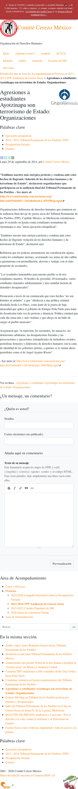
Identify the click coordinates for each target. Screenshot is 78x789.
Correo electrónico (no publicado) (23, 434)
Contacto (38, 775)
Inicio (6, 53)
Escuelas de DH (57, 60)
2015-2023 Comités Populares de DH (32, 608)
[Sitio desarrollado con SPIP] (7, 785)
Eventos (10, 149)
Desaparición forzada (17, 144)
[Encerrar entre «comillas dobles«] (32, 488)
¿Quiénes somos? (25, 53)
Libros (22, 60)
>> (74, 627)
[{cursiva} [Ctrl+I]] (15, 488)
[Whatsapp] (9, 157)
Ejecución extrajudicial (18, 136)
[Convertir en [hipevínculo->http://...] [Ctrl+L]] (20, 488)
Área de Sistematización (19, 617)
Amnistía (37, 60)
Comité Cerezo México (44, 27)
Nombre (9, 418)
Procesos (60, 73)
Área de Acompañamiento (36, 73)
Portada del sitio (9, 73)
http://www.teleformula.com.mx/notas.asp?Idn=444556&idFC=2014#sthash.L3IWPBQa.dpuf (31, 198)
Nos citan (8, 68)
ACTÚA (61, 53)
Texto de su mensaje (16, 463)
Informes (8, 60)
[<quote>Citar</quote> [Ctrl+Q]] (26, 488)
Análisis (45, 53)
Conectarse (24, 775)
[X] (12, 157)
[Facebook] (1, 157)
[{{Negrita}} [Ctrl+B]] (9, 488)
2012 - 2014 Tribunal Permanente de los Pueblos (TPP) (37, 140)
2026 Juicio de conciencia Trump (30, 612)
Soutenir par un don (69, 780)
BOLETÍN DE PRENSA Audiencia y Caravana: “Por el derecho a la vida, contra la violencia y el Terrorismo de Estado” (38, 719)
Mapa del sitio (8, 775)
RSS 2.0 (50, 775)
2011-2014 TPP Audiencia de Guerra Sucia (37, 604)
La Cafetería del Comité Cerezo (39, 11)
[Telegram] (5, 157)
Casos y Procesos (15, 586)
